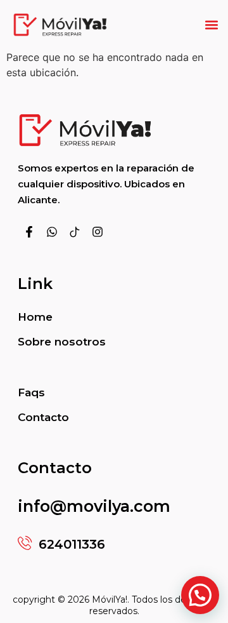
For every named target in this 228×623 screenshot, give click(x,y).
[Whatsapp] (52, 231)
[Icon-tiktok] (74, 231)
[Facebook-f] (29, 231)
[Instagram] (97, 231)
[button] (211, 24)
